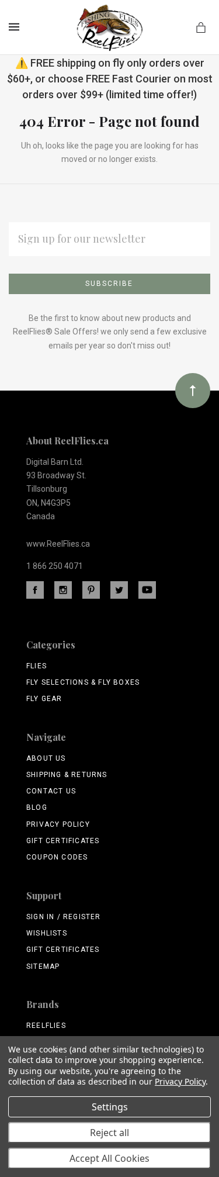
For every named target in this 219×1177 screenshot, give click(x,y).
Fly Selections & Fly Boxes (83, 682)
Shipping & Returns (66, 775)
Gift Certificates (62, 841)
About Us (46, 758)
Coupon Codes (57, 857)
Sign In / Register (63, 917)
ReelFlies (46, 1025)
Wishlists (46, 933)
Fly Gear (44, 699)
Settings (110, 1106)
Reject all (109, 1132)
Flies (36, 666)
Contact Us (51, 791)
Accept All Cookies (109, 1158)
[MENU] (16, 27)
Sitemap (43, 966)
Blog (36, 807)
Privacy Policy (58, 824)
